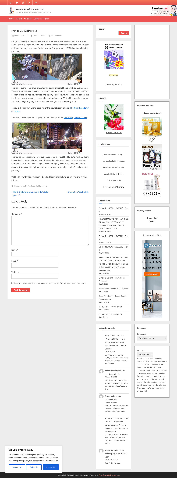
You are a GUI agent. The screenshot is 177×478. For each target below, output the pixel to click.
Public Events (41, 186)
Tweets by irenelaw (114, 84)
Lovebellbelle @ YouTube (113, 167)
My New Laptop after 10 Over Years (116, 453)
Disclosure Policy (41, 19)
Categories (141, 334)
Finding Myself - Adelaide (24, 186)
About (19, 19)
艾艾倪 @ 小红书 (114, 180)
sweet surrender (40, 36)
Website (15, 272)
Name (14, 250)
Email (14, 261)
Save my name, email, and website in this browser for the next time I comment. (50, 283)
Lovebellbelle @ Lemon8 (113, 187)
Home (11, 19)
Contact (27, 19)
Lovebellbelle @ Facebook (114, 161)
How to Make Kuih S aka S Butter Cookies (115, 345)
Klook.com (113, 75)
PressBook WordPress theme (109, 475)
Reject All (34, 467)
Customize (16, 467)
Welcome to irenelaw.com (29, 9)
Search (102, 29)
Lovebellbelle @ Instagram (114, 154)
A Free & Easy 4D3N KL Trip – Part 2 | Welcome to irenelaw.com (117, 421)
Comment (16, 214)
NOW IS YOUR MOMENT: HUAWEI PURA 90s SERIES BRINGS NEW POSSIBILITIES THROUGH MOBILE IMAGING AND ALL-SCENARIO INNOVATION (113, 263)
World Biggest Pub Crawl (75, 117)
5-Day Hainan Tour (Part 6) (110, 307)
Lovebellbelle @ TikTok (113, 174)
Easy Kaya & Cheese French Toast (113, 288)
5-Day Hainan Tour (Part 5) (110, 314)
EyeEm (152, 221)
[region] (33, 459)
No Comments (56, 36)
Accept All (50, 467)
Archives (140, 350)
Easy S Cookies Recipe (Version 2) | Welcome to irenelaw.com (115, 338)
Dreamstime (152, 218)
